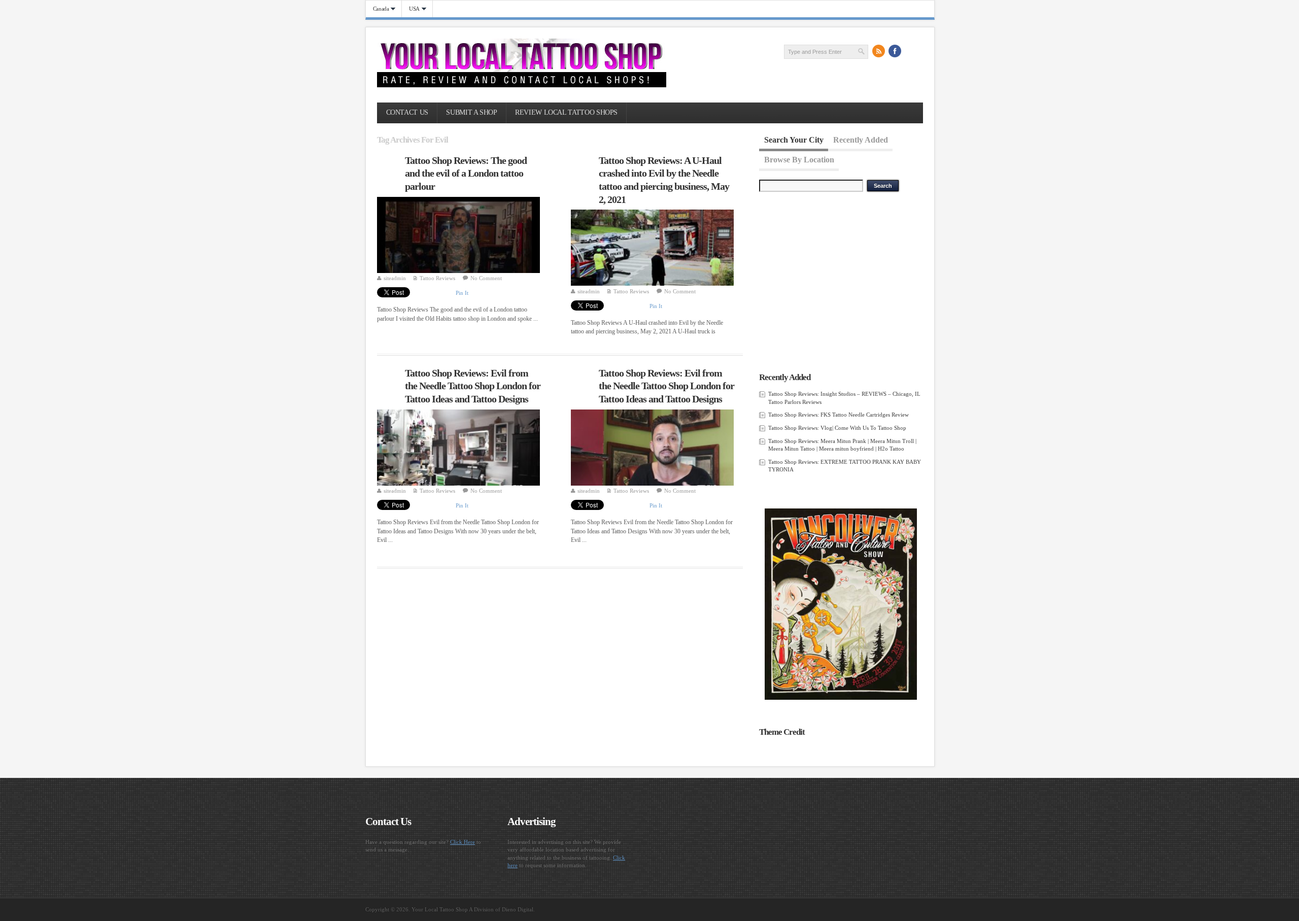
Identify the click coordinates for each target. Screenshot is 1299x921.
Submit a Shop (471, 112)
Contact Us (407, 112)
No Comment (486, 278)
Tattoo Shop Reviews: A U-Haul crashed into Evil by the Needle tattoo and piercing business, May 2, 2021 (664, 180)
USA (411, 9)
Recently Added (860, 139)
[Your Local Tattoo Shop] (521, 85)
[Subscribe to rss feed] (878, 51)
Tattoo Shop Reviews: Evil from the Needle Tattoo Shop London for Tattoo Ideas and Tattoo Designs (472, 385)
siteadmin (395, 278)
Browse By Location (799, 159)
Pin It (462, 293)
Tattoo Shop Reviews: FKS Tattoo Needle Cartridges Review (838, 415)
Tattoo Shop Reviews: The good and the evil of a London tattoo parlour (466, 173)
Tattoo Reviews (437, 278)
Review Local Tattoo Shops (566, 112)
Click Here (462, 842)
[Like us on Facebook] (895, 51)
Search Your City (794, 139)
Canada (377, 9)
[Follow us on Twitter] (911, 51)
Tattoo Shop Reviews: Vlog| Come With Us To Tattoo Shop (837, 428)
